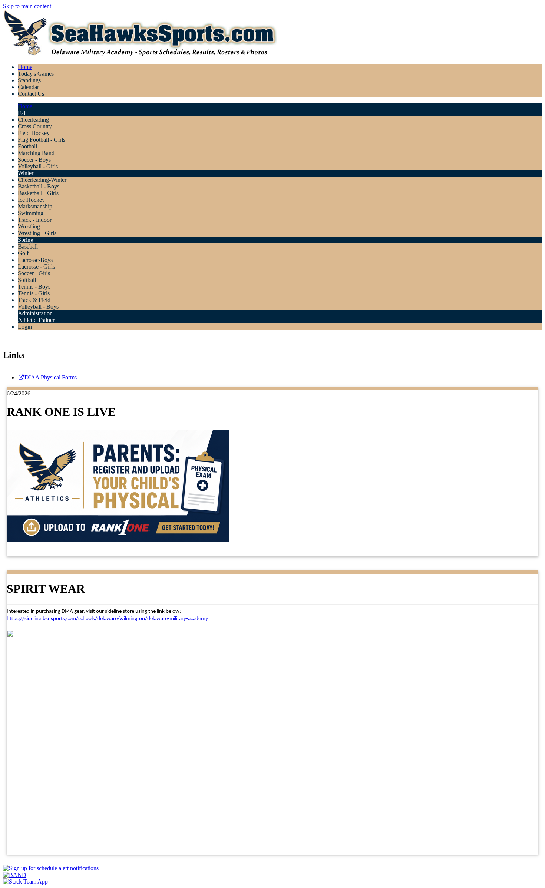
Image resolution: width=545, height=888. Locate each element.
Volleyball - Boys (38, 306)
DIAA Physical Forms (50, 377)
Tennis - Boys (34, 286)
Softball (27, 280)
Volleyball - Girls (38, 166)
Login (25, 326)
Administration (35, 313)
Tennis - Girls (34, 293)
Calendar (28, 87)
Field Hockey (34, 133)
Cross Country (35, 126)
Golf (23, 253)
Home (25, 67)
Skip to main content (27, 6)
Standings (29, 80)
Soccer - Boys (34, 160)
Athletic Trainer (36, 320)
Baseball (28, 246)
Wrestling (29, 226)
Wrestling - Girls (37, 233)
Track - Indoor (35, 220)
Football (27, 146)
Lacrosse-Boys (35, 260)
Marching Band (36, 153)
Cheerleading (33, 119)
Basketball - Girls (38, 193)
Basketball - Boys (38, 186)
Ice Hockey (31, 200)
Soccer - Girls (34, 273)
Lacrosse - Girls (36, 266)
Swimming (30, 213)
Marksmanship (35, 206)
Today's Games (36, 73)
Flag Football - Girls (41, 140)
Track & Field (34, 300)
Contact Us (31, 94)
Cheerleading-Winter (42, 180)
